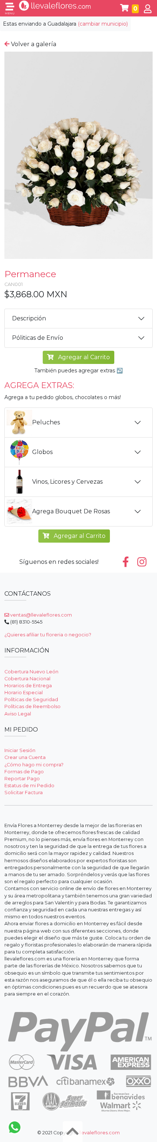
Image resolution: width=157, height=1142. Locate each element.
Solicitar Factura (23, 792)
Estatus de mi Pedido (29, 785)
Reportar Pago (22, 778)
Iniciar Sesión (19, 750)
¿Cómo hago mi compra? (34, 764)
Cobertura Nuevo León (31, 671)
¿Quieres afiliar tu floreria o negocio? (47, 634)
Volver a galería (32, 44)
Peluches (46, 422)
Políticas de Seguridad (31, 699)
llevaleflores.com (99, 1132)
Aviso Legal (17, 714)
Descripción (29, 318)
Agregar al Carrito (83, 357)
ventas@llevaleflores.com (40, 615)
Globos (42, 452)
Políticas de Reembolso (32, 706)
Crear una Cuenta (25, 757)
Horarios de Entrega (28, 685)
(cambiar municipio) (103, 24)
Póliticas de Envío (37, 337)
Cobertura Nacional (27, 678)
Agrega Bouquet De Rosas (71, 511)
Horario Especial (23, 692)
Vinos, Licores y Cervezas (67, 481)
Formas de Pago (24, 771)
